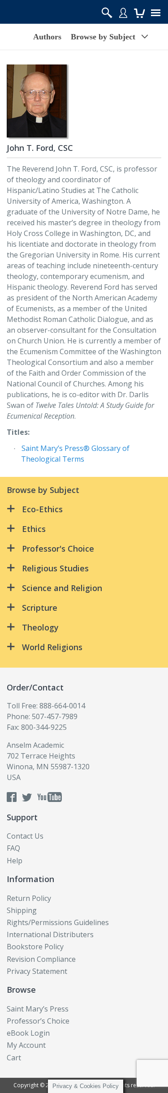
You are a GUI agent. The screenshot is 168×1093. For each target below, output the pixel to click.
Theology (40, 627)
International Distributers (50, 934)
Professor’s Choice (38, 1021)
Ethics (34, 528)
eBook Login (28, 1033)
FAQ (13, 848)
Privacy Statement (37, 971)
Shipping (22, 910)
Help (14, 861)
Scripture (39, 607)
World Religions (52, 647)
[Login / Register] (123, 12)
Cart (14, 1058)
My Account (26, 1045)
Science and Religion (62, 588)
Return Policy (29, 898)
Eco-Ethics (42, 509)
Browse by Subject (103, 36)
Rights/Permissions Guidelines (58, 922)
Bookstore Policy (35, 947)
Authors (47, 36)
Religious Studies (55, 568)
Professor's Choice (58, 548)
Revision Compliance (41, 959)
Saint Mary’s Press (38, 1009)
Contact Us (25, 836)
